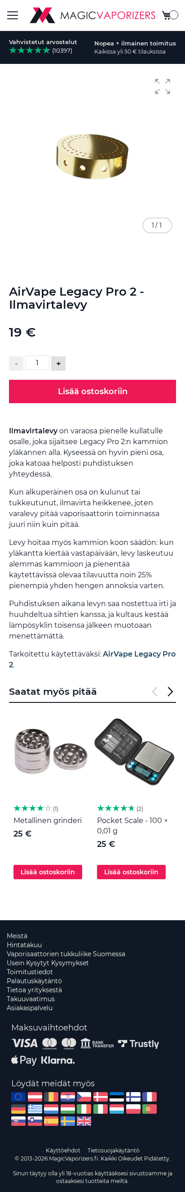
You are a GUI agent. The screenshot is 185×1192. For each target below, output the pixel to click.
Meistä (17, 936)
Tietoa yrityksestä (34, 990)
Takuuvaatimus (31, 999)
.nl (51, 1109)
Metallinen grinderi (47, 820)
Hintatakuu (24, 945)
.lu (117, 1109)
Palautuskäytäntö (34, 981)
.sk (18, 1121)
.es (51, 1121)
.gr (35, 1109)
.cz (84, 1097)
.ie (84, 1109)
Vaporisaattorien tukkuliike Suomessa (66, 954)
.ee (117, 1097)
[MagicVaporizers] (92, 15)
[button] (162, 86)
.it (100, 1109)
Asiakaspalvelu (30, 1008)
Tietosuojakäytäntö (114, 1150)
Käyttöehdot (63, 1150)
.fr (149, 1097)
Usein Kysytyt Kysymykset (48, 963)
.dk (100, 1097)
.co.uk (84, 1121)
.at (35, 1097)
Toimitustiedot (30, 972)
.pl (133, 1109)
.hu (68, 1109)
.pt (149, 1109)
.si (35, 1121)
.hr (68, 1097)
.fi (133, 1097)
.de (18, 1109)
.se (68, 1121)
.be (51, 1097)
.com (18, 1097)
